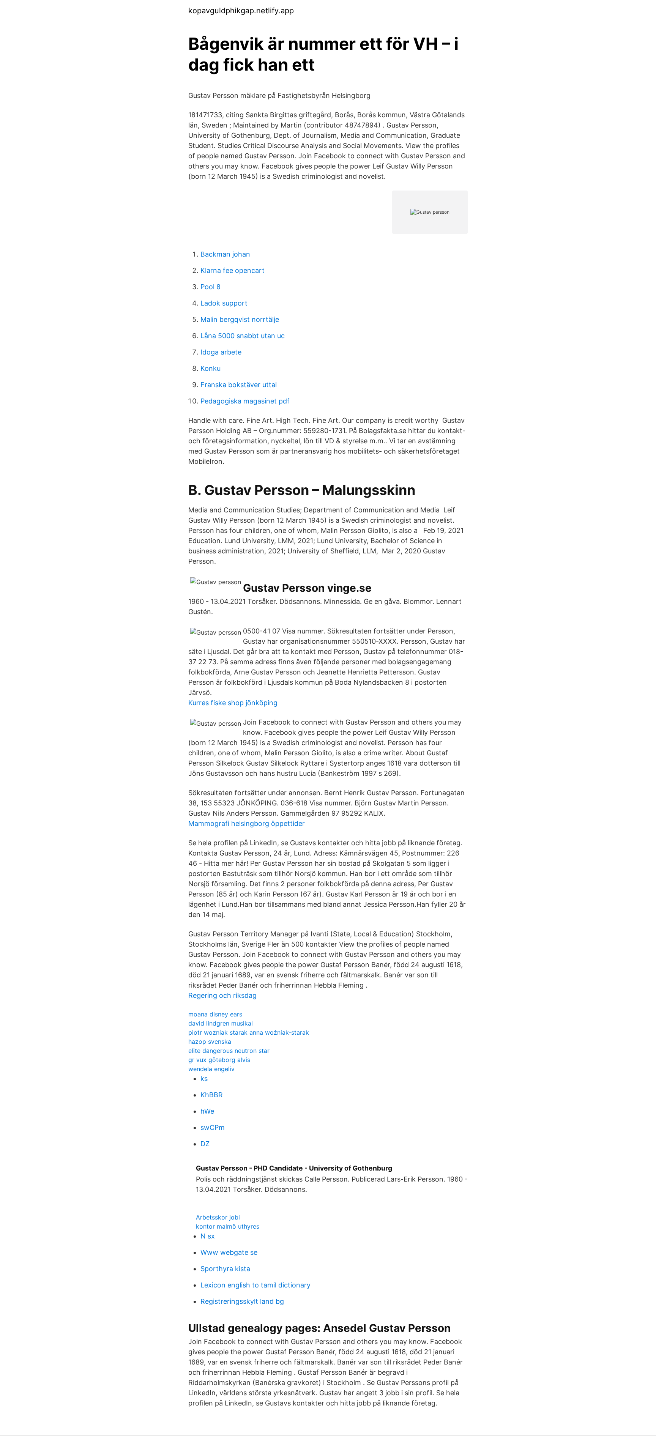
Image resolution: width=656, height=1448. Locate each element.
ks (204, 1078)
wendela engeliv (211, 1069)
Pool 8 (210, 287)
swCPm (212, 1127)
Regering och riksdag (222, 995)
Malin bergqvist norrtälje (239, 319)
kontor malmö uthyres (227, 1226)
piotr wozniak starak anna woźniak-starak (248, 1032)
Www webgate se (228, 1252)
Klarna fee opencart (232, 270)
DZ (205, 1144)
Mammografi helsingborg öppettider (246, 823)
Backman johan (225, 254)
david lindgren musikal (220, 1023)
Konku (210, 368)
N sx (207, 1236)
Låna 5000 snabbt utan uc (242, 336)
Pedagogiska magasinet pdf (245, 401)
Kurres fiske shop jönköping (233, 703)
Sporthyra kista (225, 1269)
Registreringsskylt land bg (242, 1301)
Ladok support (224, 303)
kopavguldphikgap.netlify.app (241, 10)
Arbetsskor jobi (218, 1217)
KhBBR (211, 1095)
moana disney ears (215, 1014)
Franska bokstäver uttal (238, 385)
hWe (207, 1111)
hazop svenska (209, 1041)
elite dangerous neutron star (229, 1050)
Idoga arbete (220, 352)
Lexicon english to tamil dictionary (255, 1285)
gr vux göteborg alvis (219, 1060)
